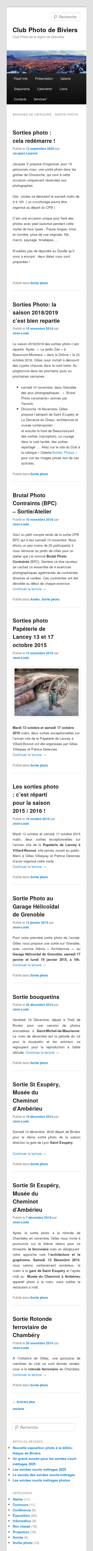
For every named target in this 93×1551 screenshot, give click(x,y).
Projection (21, 1531)
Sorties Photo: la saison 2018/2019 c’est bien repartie (36, 312)
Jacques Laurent (25, 153)
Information (22, 1520)
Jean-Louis (21, 333)
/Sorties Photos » (64, 452)
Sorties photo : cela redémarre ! (34, 136)
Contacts (20, 99)
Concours (20, 1504)
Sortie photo (39, 283)
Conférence (22, 1510)
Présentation (44, 78)
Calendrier (44, 88)
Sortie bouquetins (36, 996)
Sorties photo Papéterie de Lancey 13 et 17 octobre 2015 (33, 632)
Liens (63, 88)
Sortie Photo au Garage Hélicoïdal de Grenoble (36, 906)
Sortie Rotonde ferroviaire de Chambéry (32, 1327)
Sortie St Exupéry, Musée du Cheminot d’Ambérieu (36, 1096)
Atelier (35, 599)
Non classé (21, 1526)
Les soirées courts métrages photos (41, 1480)
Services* (40, 99)
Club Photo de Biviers (45, 29)
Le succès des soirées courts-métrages (44, 1474)
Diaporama (22, 88)
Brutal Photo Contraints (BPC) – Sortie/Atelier (35, 503)
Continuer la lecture (29, 588)
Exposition (21, 1515)
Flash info (21, 78)
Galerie (65, 78)
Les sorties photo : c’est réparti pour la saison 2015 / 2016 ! (36, 798)
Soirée (18, 1537)
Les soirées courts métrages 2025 (39, 1469)
